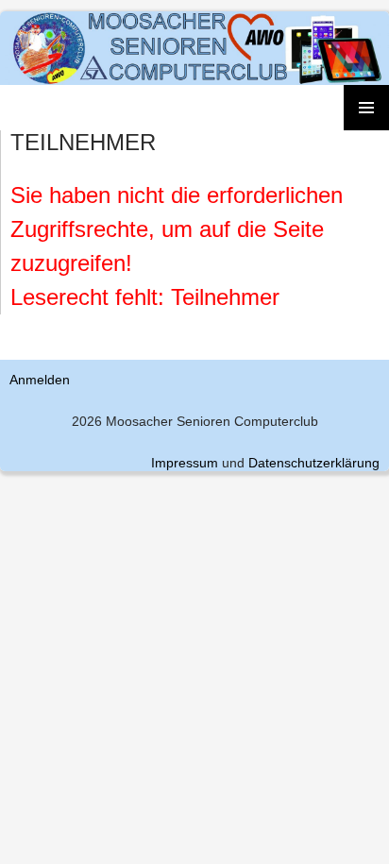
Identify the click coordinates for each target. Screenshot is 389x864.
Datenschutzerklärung (314, 462)
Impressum (184, 462)
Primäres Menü (366, 107)
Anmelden (39, 379)
